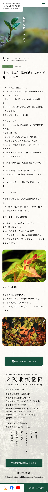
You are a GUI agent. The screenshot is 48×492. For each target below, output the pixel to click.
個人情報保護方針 (24, 473)
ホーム (7, 58)
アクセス (31, 435)
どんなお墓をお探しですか (26, 442)
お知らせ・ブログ (20, 58)
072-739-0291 (21, 404)
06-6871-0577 (19, 417)
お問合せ (36, 435)
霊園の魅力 (21, 436)
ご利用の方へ (12, 437)
